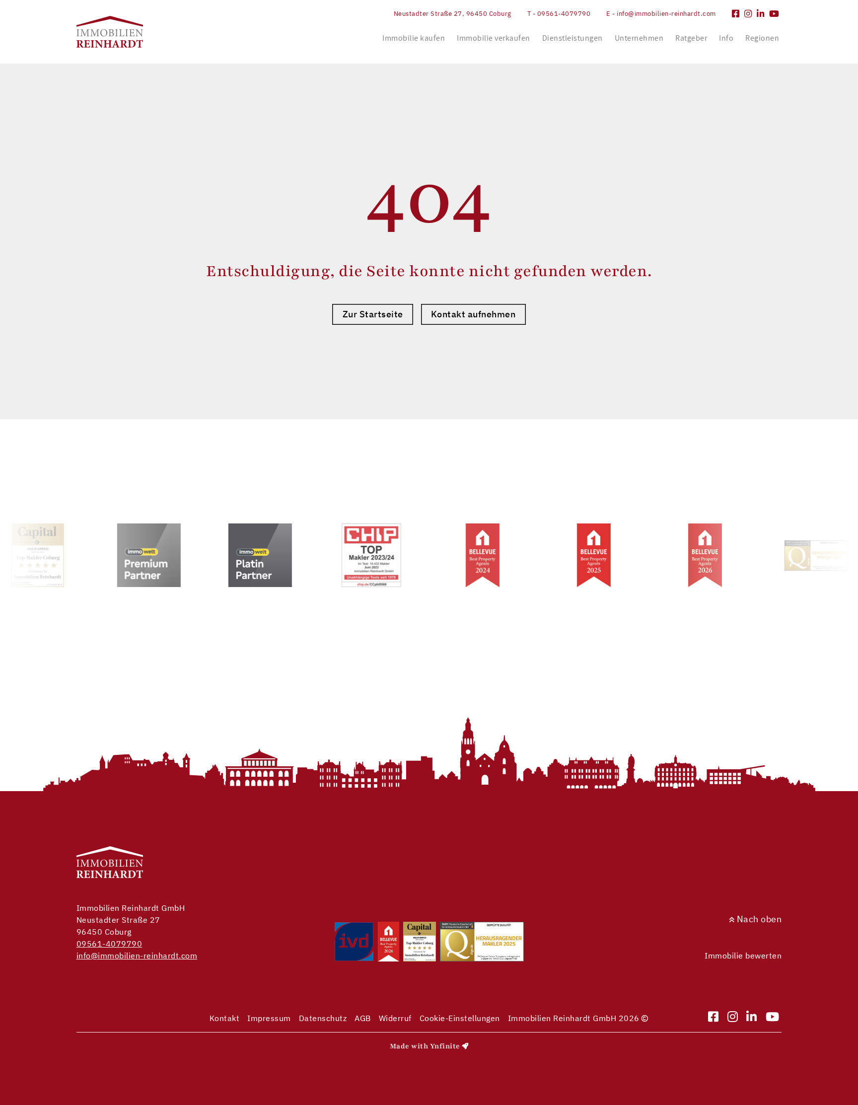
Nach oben (758, 919)
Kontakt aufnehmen (473, 314)
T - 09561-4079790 (559, 13)
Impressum (269, 1018)
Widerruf (395, 1018)
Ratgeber (691, 38)
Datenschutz (323, 1018)
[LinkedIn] (761, 14)
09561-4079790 (109, 944)
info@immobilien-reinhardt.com (137, 955)
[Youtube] (774, 14)
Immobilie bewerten (743, 955)
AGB (363, 1018)
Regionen (762, 38)
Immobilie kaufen (413, 38)
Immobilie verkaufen (493, 38)
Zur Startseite (373, 314)
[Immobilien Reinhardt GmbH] (109, 32)
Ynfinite (445, 1046)
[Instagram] (748, 14)
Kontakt (225, 1018)
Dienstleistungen (572, 38)
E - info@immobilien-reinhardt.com (661, 13)
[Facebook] (736, 14)
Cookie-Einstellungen (460, 1018)
